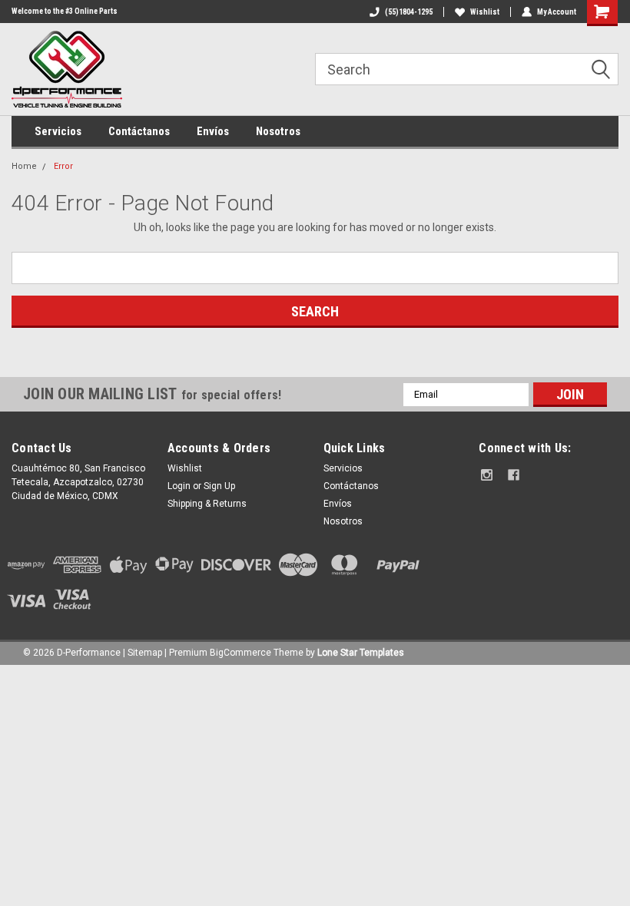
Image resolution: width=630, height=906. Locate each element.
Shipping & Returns (207, 503)
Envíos (213, 131)
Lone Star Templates (360, 652)
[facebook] (513, 475)
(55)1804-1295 (409, 12)
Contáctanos (139, 131)
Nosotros (278, 131)
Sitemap (145, 652)
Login (179, 486)
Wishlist (484, 12)
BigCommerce (240, 652)
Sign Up (219, 486)
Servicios (58, 131)
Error (63, 166)
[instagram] (486, 475)
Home (24, 166)
